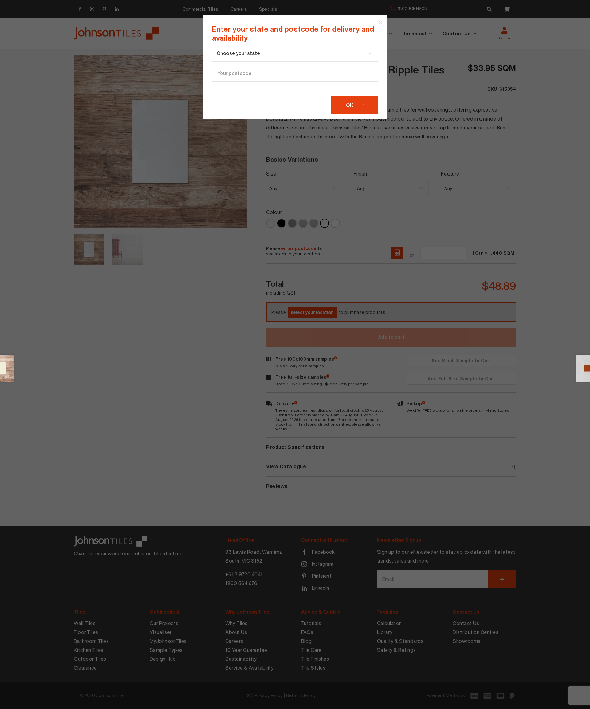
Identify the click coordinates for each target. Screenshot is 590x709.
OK (349, 105)
